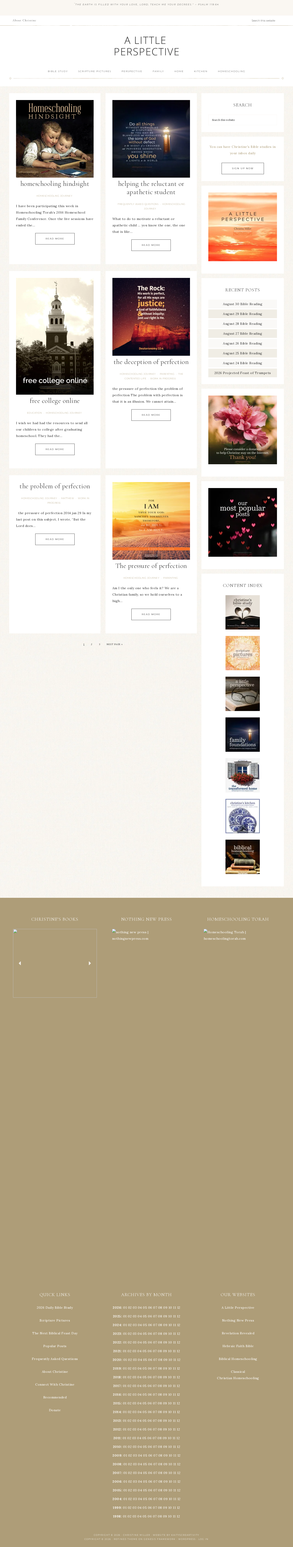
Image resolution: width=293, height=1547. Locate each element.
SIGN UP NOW (243, 168)
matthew (67, 498)
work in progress (163, 378)
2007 (117, 1473)
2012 (117, 1429)
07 (155, 1307)
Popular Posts (55, 1346)
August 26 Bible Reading (242, 343)
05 (145, 1307)
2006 (116, 1481)
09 (165, 1316)
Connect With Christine (54, 1384)
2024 (117, 1325)
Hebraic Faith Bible (238, 1346)
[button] (55, 963)
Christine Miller (136, 1535)
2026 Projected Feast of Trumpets (242, 373)
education (34, 412)
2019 (117, 1368)
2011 (117, 1438)
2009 (116, 1455)
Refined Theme (126, 1539)
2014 (117, 1412)
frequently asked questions (138, 204)
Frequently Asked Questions (55, 1359)
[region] (55, 963)
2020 (117, 1360)
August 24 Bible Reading (242, 363)
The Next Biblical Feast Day (55, 1333)
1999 (117, 1508)
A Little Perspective (146, 45)
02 (130, 1307)
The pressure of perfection (151, 566)
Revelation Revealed (238, 1333)
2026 (117, 1307)
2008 (117, 1464)
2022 (117, 1342)
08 (160, 1307)
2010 (117, 1447)
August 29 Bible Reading (242, 314)
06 (150, 1307)
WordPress (187, 1539)
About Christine (55, 1372)
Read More (55, 238)
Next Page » (115, 644)
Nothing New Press (238, 1320)
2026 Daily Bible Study (55, 1307)
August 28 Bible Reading (242, 324)
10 (170, 1316)
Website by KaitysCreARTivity (176, 1535)
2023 (117, 1334)
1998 (117, 1516)
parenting (167, 373)
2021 (117, 1351)
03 (135, 1307)
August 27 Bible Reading (242, 333)
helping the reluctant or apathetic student (151, 187)
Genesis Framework (160, 1539)
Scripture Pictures (55, 1320)
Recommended (55, 1397)
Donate (55, 1410)
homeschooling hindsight (55, 183)
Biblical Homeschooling (238, 1359)
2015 (117, 1403)
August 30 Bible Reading (243, 304)
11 (174, 1316)
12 (178, 1316)
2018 (117, 1377)
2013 (117, 1421)
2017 (117, 1386)
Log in (203, 1539)
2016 (117, 1394)
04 (140, 1307)
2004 (116, 1499)
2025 (117, 1316)
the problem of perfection (54, 486)
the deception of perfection (151, 362)
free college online (55, 400)
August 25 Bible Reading (242, 353)
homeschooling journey (54, 195)
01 (125, 1307)
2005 (117, 1490)
